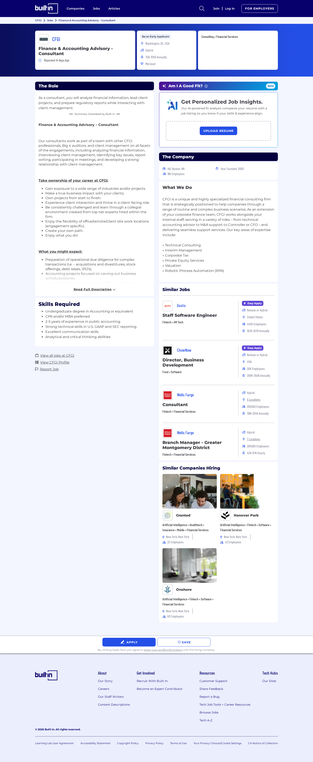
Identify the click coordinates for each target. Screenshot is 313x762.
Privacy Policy (154, 743)
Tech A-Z (206, 720)
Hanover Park (246, 515)
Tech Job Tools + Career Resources (225, 704)
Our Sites (269, 681)
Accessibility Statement (95, 743)
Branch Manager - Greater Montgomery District (192, 445)
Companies (75, 8)
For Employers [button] (259, 8)
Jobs (96, 8)
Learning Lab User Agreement (54, 743)
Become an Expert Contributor (160, 689)
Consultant (175, 404)
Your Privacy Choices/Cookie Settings (217, 743)
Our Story (105, 681)
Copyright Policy (128, 743)
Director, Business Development (183, 362)
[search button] (201, 8)
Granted (183, 515)
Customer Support (213, 681)
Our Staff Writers (111, 697)
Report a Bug (210, 697)
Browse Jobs (209, 712)
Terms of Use (178, 743)
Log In (230, 8)
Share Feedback (211, 689)
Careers (103, 689)
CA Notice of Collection (263, 743)
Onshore (184, 590)
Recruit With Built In (152, 681)
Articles (114, 8)
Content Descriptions (114, 704)
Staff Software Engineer (189, 315)
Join (216, 8)
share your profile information (163, 649)
